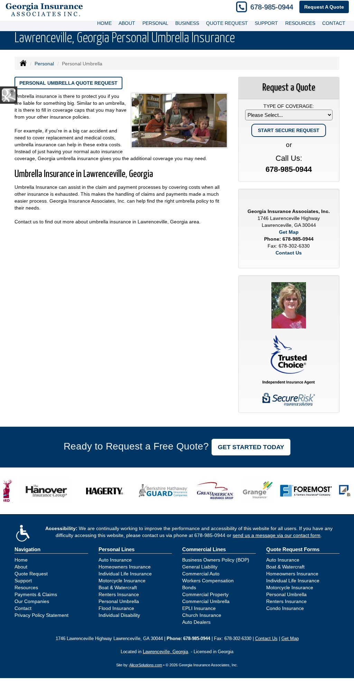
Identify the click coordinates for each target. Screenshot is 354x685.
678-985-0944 (271, 7)
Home (104, 23)
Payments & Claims (36, 594)
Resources (26, 587)
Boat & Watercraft (118, 587)
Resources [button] (300, 23)
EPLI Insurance (199, 608)
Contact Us (289, 253)
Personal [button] (155, 23)
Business (187, 23)
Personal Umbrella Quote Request (68, 83)
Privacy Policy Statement (41, 615)
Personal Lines (116, 549)
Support (23, 580)
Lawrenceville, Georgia (165, 651)
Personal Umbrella (119, 601)
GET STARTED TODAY (251, 447)
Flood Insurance (116, 608)
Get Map (289, 232)
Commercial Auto (201, 573)
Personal (44, 63)
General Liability (199, 567)
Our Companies (32, 601)
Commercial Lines (204, 549)
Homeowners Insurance (125, 567)
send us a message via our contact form (276, 535)
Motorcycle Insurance (122, 580)
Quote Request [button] (227, 23)
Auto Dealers (196, 622)
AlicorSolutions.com (145, 665)
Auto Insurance (115, 560)
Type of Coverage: (288, 106)
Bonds (189, 587)
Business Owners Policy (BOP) (215, 560)
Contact (333, 23)
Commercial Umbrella (206, 601)
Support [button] (266, 23)
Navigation (27, 549)
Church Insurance (201, 615)
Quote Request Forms (292, 549)
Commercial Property (205, 594)
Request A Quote (324, 7)
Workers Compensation (208, 580)
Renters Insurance (119, 594)
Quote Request (31, 573)
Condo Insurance (285, 608)
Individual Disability (119, 615)
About (127, 23)
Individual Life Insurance (125, 573)
